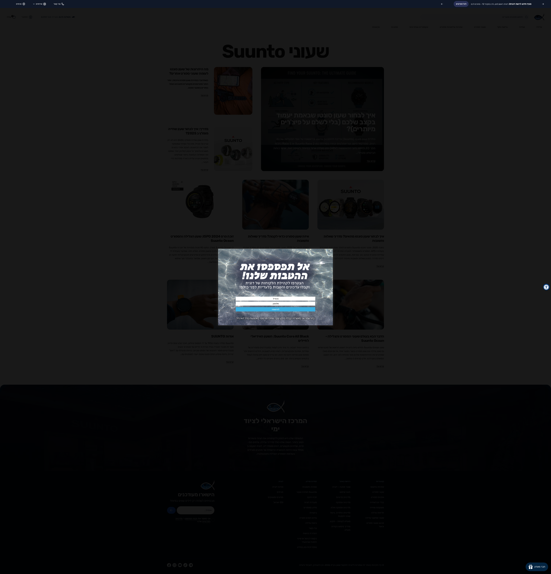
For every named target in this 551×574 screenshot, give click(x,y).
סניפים (19, 4)
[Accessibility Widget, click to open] (546, 287)
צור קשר (57, 4)
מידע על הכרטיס (471, 4)
